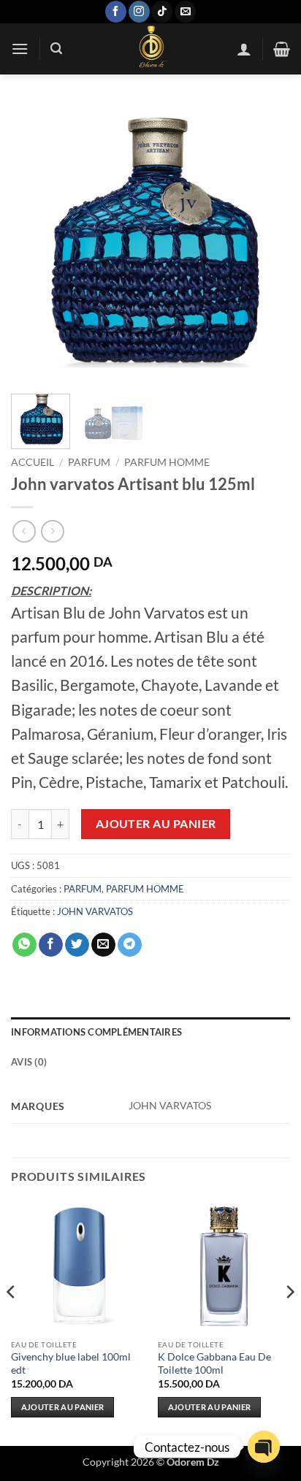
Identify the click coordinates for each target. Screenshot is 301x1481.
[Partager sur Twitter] (77, 945)
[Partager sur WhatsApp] (24, 945)
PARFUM (89, 462)
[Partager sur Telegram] (130, 945)
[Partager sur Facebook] (51, 945)
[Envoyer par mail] (103, 945)
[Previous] (35, 243)
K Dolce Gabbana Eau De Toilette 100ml (214, 1363)
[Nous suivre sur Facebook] (115, 12)
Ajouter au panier (156, 823)
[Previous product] (52, 531)
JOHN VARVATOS (95, 911)
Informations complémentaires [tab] (96, 1032)
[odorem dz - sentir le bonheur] (150, 48)
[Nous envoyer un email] (185, 12)
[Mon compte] (244, 49)
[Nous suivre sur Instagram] (139, 12)
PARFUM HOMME (167, 462)
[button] (19, 48)
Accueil (32, 462)
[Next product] (23, 531)
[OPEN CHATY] (264, 1447)
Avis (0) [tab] (29, 1062)
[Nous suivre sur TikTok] (161, 12)
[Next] (266, 243)
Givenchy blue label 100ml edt (71, 1363)
